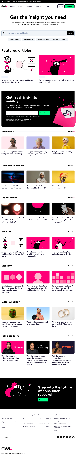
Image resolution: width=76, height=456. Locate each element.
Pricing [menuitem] (47, 6)
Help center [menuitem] (41, 423)
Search (70, 33)
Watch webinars (28, 39)
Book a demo (69, 6)
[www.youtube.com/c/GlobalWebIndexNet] (73, 437)
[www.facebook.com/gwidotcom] (58, 437)
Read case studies (43, 39)
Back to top (7, 437)
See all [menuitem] (55, 430)
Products (11, 6)
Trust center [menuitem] (49, 429)
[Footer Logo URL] (6, 449)
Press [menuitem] (47, 423)
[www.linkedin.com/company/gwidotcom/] (64, 437)
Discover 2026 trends (59, 39)
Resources (38, 6)
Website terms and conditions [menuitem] (62, 418)
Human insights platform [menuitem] (8, 418)
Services (20, 6)
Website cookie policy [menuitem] (60, 423)
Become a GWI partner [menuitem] (29, 426)
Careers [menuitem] (48, 421)
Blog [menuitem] (39, 418)
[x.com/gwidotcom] (61, 437)
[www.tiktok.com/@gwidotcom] (70, 437)
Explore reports (14, 39)
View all (70, 131)
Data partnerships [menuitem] (28, 423)
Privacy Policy (36, 116)
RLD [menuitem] (24, 418)
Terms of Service (19, 120)
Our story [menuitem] (48, 418)
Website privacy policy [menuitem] (60, 421)
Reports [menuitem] (40, 421)
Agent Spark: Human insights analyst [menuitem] (9, 421)
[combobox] (38, 33)
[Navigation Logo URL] (4, 6)
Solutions (29, 6)
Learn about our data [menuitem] (7, 425)
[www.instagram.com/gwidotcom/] (67, 437)
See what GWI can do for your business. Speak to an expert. (22, 1)
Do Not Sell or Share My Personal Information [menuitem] (63, 427)
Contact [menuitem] (48, 426)
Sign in (61, 6)
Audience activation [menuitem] (28, 421)
